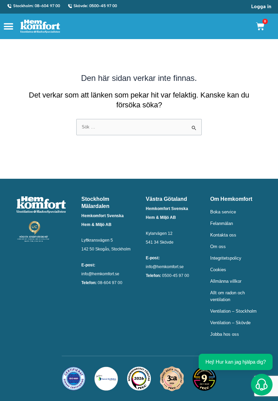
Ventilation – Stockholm (233, 311)
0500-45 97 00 (175, 275)
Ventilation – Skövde (230, 322)
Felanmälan (221, 223)
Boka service (223, 211)
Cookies (218, 269)
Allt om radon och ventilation (227, 296)
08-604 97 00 (110, 282)
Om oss (218, 246)
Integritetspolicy (225, 258)
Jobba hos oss (224, 334)
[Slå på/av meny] (8, 26)
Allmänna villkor (225, 281)
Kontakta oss (223, 235)
